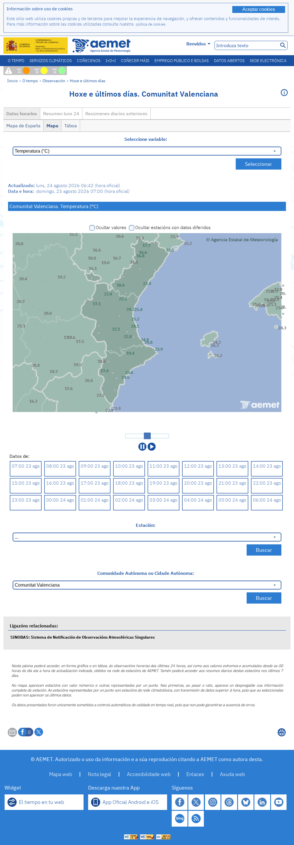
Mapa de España (23, 125)
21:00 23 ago (232, 483)
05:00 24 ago (232, 500)
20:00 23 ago (198, 483)
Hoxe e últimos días (87, 80)
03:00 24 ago (163, 500)
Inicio (12, 80)
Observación (53, 80)
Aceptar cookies (258, 9)
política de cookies (150, 24)
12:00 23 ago (198, 466)
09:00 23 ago (95, 466)
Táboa (70, 125)
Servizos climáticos (51, 60)
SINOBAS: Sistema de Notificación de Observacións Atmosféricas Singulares (82, 637)
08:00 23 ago (60, 466)
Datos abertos (229, 60)
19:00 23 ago (163, 483)
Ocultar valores (111, 227)
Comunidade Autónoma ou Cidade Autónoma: (145, 573)
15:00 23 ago (26, 483)
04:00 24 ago (198, 500)
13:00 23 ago (232, 466)
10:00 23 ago (129, 466)
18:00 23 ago (129, 483)
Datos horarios (21, 113)
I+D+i (111, 60)
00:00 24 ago (60, 500)
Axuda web (232, 774)
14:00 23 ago (267, 466)
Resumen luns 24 (61, 113)
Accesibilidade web (149, 774)
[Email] (12, 735)
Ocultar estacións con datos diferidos (173, 227)
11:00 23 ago (163, 466)
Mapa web (60, 774)
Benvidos (196, 44)
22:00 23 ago (267, 483)
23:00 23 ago (26, 500)
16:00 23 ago (60, 483)
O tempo (16, 60)
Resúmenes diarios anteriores (116, 113)
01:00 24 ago (95, 500)
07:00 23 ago (26, 466)
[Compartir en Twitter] (38, 732)
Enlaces (195, 774)
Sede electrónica (268, 60)
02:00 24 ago (129, 500)
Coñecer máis (135, 60)
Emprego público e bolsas (181, 60)
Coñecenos (88, 60)
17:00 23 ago (95, 483)
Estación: (145, 525)
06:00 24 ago (267, 500)
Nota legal (99, 774)
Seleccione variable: (145, 139)
